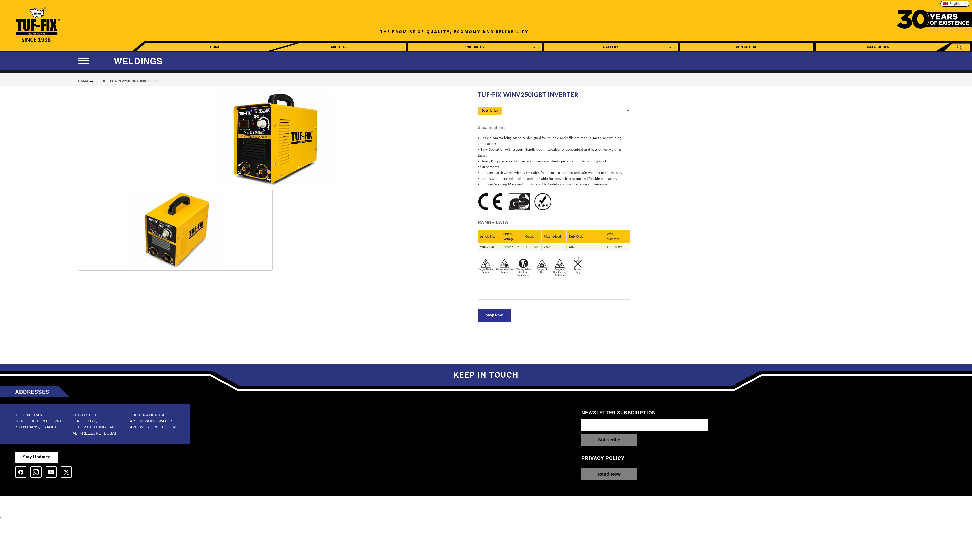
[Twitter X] (66, 472)
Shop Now (494, 315)
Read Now (609, 474)
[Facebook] (20, 472)
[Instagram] (36, 472)
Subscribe (609, 439)
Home (83, 81)
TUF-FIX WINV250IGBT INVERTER (128, 81)
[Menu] (83, 61)
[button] (475, 47)
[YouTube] (51, 472)
